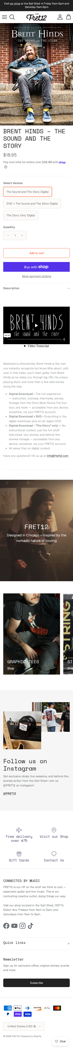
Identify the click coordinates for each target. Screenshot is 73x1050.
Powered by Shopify (30, 1036)
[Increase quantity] (23, 235)
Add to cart (36, 253)
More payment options (36, 276)
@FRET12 (9, 793)
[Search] (13, 17)
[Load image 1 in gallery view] (36, 74)
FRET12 (15, 1036)
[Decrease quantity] (7, 235)
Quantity (9, 227)
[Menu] (4, 17)
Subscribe (36, 983)
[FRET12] (36, 17)
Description (11, 288)
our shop (15, 3)
